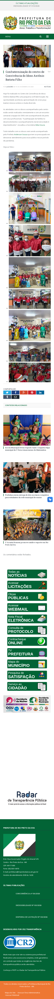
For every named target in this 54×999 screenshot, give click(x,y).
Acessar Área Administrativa (29, 992)
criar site (19, 954)
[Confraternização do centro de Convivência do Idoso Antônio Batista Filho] (27, 56)
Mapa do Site (10, 992)
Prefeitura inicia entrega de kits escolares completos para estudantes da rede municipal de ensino (27, 496)
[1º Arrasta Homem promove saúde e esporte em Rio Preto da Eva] (27, 525)
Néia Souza (40, 125)
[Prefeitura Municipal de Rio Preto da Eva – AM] (27, 22)
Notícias (47, 87)
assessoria (21, 958)
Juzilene (10, 87)
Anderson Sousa (20, 134)
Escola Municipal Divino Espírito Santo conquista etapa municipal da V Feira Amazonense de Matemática (27, 448)
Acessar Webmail (12, 995)
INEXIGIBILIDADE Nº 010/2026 (26, 6)
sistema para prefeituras (35, 954)
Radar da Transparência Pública (32, 970)
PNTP (14, 970)
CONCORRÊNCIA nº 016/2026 (28, 893)
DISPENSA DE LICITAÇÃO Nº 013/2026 (32, 917)
